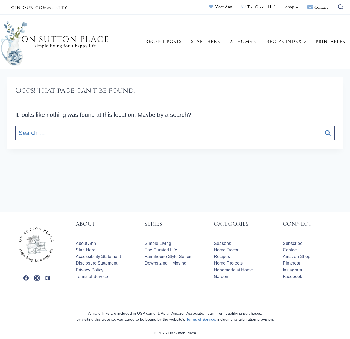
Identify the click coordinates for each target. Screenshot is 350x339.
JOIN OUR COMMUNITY (38, 8)
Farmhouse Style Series (168, 256)
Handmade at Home (233, 270)
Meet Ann (223, 7)
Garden (221, 276)
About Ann (86, 243)
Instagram (292, 270)
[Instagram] (36, 278)
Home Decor (226, 250)
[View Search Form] (339, 7)
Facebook (292, 276)
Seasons (222, 243)
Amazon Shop (296, 256)
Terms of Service (92, 276)
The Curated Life (262, 7)
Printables (330, 42)
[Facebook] (26, 278)
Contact (321, 7)
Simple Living (158, 243)
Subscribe (292, 243)
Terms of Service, (201, 319)
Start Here (205, 42)
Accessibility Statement (98, 256)
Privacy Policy (89, 270)
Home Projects (228, 263)
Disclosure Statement (96, 263)
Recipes (222, 256)
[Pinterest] (47, 278)
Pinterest (291, 263)
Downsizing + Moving (165, 263)
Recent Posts (163, 42)
